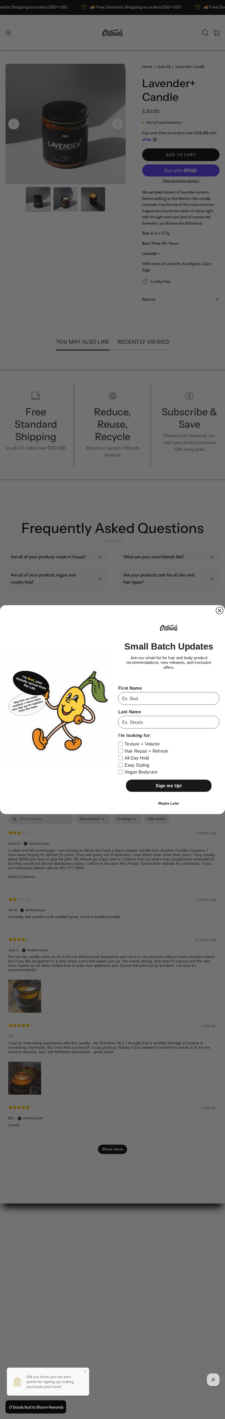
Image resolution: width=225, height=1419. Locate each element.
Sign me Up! (169, 785)
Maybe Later (168, 803)
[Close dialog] (219, 610)
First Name (130, 688)
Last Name (129, 711)
